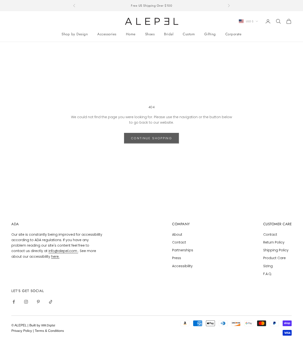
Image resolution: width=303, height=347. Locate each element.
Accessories (106, 34)
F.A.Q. (267, 273)
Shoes (150, 34)
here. (55, 256)
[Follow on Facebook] (13, 301)
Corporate (233, 34)
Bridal (168, 34)
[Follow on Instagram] (26, 301)
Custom (189, 34)
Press (176, 258)
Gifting (210, 34)
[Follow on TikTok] (50, 301)
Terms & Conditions (49, 331)
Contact (179, 242)
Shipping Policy (276, 250)
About (177, 234)
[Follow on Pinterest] (38, 301)
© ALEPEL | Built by (26, 325)
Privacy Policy (22, 331)
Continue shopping (151, 138)
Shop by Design (75, 34)
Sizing (268, 266)
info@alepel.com (63, 250)
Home (131, 34)
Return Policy (274, 242)
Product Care (274, 258)
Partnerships (182, 250)
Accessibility (182, 266)
